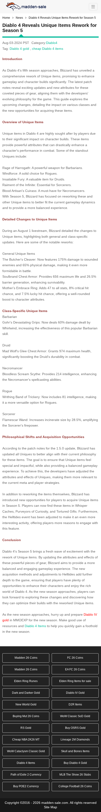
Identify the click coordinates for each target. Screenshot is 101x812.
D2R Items (75, 704)
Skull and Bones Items (75, 751)
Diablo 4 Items (35, 626)
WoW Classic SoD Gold (75, 716)
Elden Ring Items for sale (75, 681)
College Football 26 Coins (75, 786)
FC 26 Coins (75, 657)
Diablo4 (51, 43)
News (19, 17)
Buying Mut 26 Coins (26, 716)
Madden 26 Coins (26, 657)
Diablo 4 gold (19, 48)
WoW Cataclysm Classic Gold (26, 751)
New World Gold (26, 704)
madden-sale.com (54, 803)
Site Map (50, 807)
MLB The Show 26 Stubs (75, 774)
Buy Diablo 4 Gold (75, 763)
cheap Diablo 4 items (47, 48)
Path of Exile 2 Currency (26, 774)
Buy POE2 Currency (26, 786)
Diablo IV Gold (75, 692)
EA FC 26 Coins (75, 669)
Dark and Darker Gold (26, 692)
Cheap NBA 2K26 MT (25, 739)
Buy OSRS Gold (75, 727)
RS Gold (25, 727)
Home (6, 17)
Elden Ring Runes (26, 681)
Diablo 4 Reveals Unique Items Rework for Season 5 (62, 17)
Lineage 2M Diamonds (75, 739)
